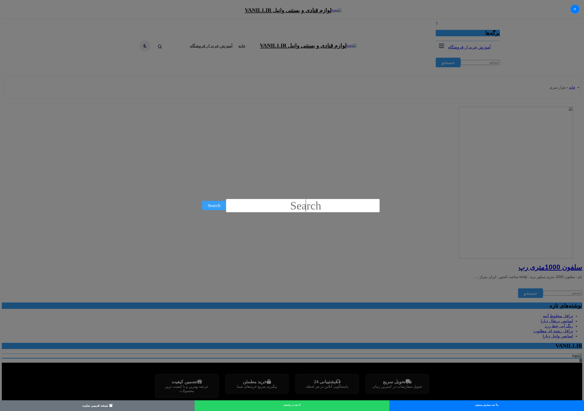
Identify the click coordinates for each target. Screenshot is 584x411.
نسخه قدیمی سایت (95, 405)
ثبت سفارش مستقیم (485, 405)
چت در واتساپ (290, 405)
